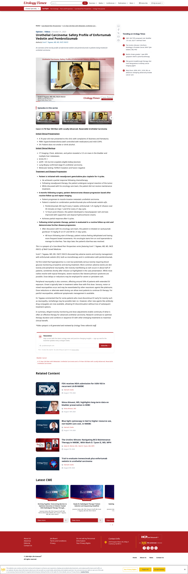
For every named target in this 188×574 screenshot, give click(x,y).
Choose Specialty (31, 9)
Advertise (27, 541)
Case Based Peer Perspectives (51, 26)
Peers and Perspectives (66, 9)
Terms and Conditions (58, 541)
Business (92, 3)
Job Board (53, 538)
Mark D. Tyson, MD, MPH (86, 446)
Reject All (145, 569)
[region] (94, 569)
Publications (122, 3)
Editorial (27, 543)
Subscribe (104, 345)
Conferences (110, 3)
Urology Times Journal (99, 9)
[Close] (185, 569)
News (151, 558)
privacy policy (75, 350)
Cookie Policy (85, 572)
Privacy (52, 543)
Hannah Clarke (69, 390)
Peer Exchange (54, 9)
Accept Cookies (159, 569)
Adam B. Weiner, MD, (71, 446)
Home (38, 26)
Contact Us (28, 545)
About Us (27, 538)
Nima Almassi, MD (70, 408)
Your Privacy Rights (83, 543)
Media (101, 3)
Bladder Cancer (42, 358)
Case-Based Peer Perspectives (83, 9)
